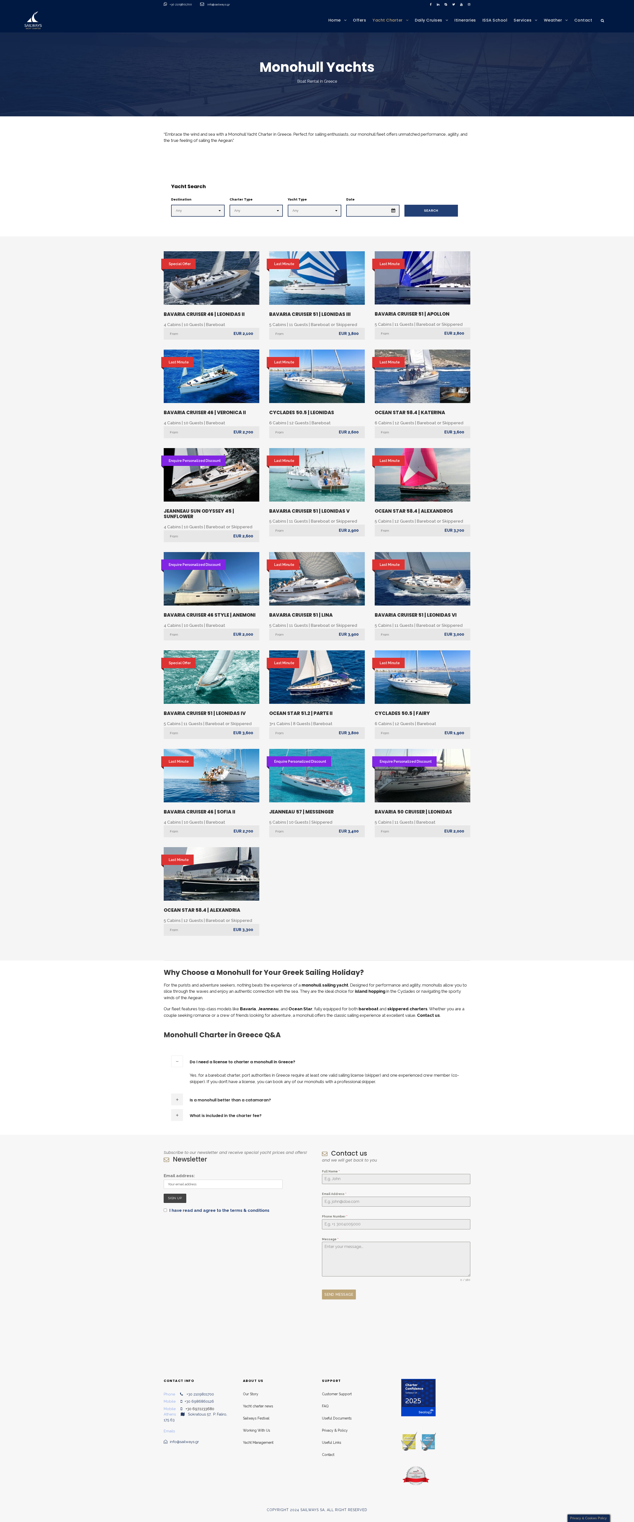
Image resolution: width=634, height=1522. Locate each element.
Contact (583, 20)
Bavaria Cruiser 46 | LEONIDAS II (204, 314)
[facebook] (431, 4)
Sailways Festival (256, 1418)
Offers (359, 20)
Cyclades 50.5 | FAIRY (402, 713)
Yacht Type (297, 199)
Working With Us (256, 1430)
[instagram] (469, 4)
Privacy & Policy (335, 1430)
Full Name (331, 1171)
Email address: (179, 1175)
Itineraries (465, 20)
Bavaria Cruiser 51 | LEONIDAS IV (205, 713)
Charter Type (241, 199)
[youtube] (461, 4)
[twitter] (453, 4)
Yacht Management (258, 1443)
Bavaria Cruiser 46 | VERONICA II (205, 412)
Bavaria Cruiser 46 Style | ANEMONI (210, 615)
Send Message (338, 1294)
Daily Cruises (428, 20)
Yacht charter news (258, 1406)
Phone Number (334, 1216)
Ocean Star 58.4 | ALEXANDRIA (202, 910)
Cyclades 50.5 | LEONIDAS (301, 412)
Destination (181, 199)
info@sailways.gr (222, 4)
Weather (553, 20)
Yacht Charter (387, 20)
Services (522, 20)
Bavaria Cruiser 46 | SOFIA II (199, 812)
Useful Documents (337, 1418)
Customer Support (337, 1394)
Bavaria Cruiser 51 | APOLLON (412, 314)
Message (330, 1239)
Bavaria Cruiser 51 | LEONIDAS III (310, 314)
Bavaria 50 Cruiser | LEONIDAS (413, 812)
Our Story (250, 1394)
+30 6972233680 (199, 1409)
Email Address (334, 1194)
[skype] (446, 4)
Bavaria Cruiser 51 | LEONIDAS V (309, 511)
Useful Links (331, 1443)
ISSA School (494, 20)
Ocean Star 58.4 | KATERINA (410, 412)
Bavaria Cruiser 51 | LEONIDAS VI (416, 615)
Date (350, 199)
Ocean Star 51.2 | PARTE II (301, 713)
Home (334, 20)
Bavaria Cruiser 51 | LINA (301, 615)
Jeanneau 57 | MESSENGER (301, 812)
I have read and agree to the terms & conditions (219, 1210)
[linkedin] (438, 4)
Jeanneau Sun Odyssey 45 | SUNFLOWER (199, 514)
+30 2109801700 (181, 4)
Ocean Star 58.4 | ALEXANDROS (414, 511)
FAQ (325, 1406)
